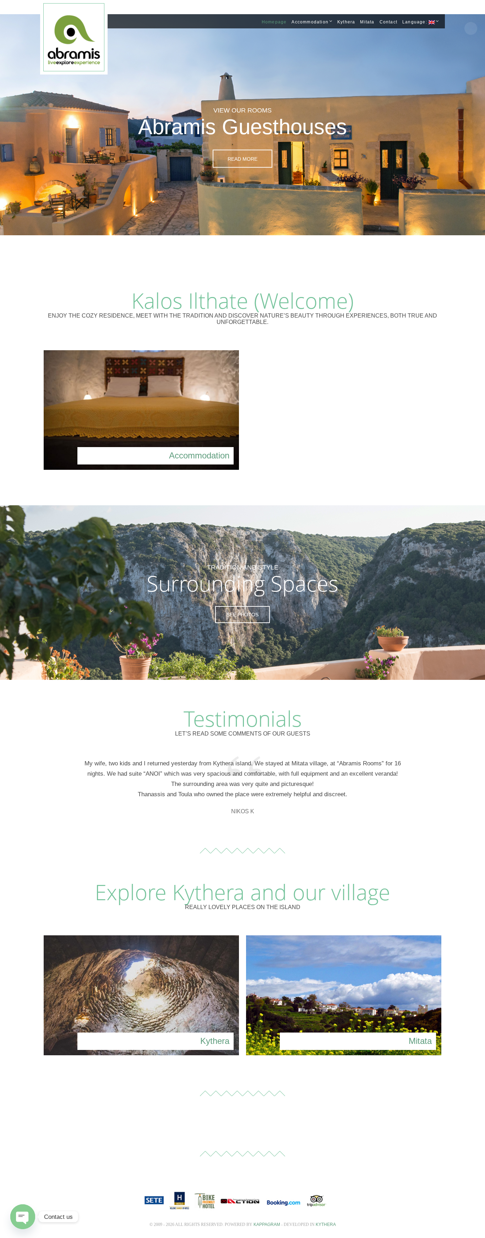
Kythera (346, 22)
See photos (242, 614)
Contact (388, 22)
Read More (242, 158)
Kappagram (267, 1224)
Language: (415, 22)
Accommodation (309, 22)
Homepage (274, 22)
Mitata (367, 22)
